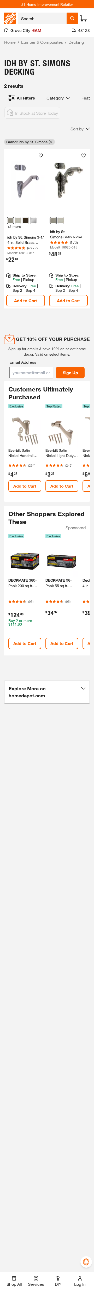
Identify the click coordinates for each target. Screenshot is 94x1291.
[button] (80, 129)
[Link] (25, 228)
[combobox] (42, 18)
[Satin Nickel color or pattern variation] (10, 220)
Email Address (22, 362)
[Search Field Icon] (72, 18)
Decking (76, 42)
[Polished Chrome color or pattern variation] (33, 220)
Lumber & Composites (42, 42)
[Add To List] (41, 155)
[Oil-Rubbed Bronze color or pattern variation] (25, 220)
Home (10, 42)
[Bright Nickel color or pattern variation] (18, 220)
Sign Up (70, 372)
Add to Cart (25, 300)
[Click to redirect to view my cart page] (83, 18)
